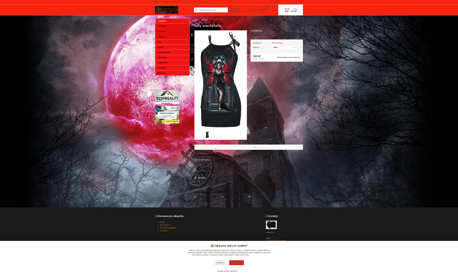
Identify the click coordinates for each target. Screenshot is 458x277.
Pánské (162, 31)
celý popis (269, 35)
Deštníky (161, 68)
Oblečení (162, 21)
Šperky (160, 47)
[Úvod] (173, 10)
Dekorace (162, 73)
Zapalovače (163, 62)
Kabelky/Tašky (164, 52)
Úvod (196, 20)
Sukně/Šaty (257, 197)
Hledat (233, 10)
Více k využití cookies (258, 255)
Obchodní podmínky (170, 2)
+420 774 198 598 (259, 10)
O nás (158, 2)
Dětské (162, 37)
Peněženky (162, 57)
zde (239, 271)
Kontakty (197, 2)
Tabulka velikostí (185, 2)
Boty (160, 42)
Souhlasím (236, 262)
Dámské (162, 26)
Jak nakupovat (207, 2)
